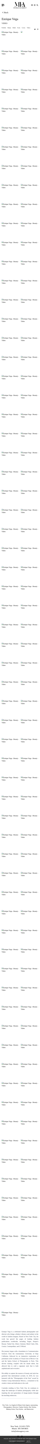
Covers (23, 28)
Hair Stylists (32, 1407)
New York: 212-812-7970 (20, 1426)
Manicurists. (30, 1409)
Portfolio (4, 28)
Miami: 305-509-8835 (20, 1429)
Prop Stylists (19, 1409)
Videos (28, 28)
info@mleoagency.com (20, 1431)
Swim (18, 28)
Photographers (8, 1407)
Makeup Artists (10, 1409)
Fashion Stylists (23, 1407)
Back (11, 12)
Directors (15, 1407)
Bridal (14, 28)
